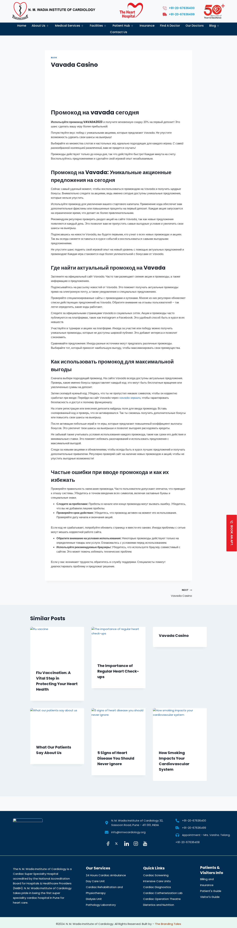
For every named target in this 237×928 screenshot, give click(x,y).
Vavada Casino (181, 593)
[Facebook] (109, 844)
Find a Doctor (170, 25)
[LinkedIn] (127, 844)
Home (21, 25)
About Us (38, 25)
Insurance (147, 25)
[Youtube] (146, 844)
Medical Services (67, 25)
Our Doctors (195, 25)
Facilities (96, 25)
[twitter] (118, 844)
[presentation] (57, 645)
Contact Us (118, 32)
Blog (212, 25)
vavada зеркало (130, 398)
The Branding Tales (168, 924)
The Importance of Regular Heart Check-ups (118, 671)
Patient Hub (121, 25)
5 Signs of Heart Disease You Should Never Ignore (115, 758)
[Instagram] (136, 844)
